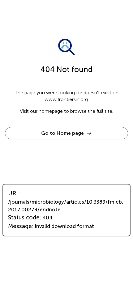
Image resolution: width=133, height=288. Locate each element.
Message (20, 226)
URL (13, 193)
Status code (24, 217)
